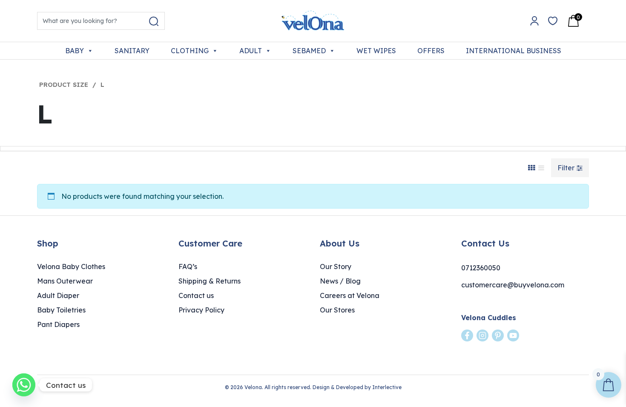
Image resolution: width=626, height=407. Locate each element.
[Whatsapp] (23, 384)
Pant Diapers (58, 324)
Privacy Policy (201, 310)
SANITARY (132, 50)
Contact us (196, 295)
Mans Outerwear (65, 281)
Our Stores (337, 310)
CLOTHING (190, 50)
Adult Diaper (58, 295)
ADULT (250, 50)
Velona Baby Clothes (71, 266)
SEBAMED (309, 50)
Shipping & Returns (209, 281)
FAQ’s (187, 266)
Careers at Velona (349, 295)
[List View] (541, 167)
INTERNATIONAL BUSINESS (513, 50)
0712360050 (480, 268)
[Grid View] (531, 167)
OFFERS (431, 50)
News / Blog (340, 281)
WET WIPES (376, 50)
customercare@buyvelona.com (512, 285)
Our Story (335, 266)
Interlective (387, 387)
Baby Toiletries (61, 310)
